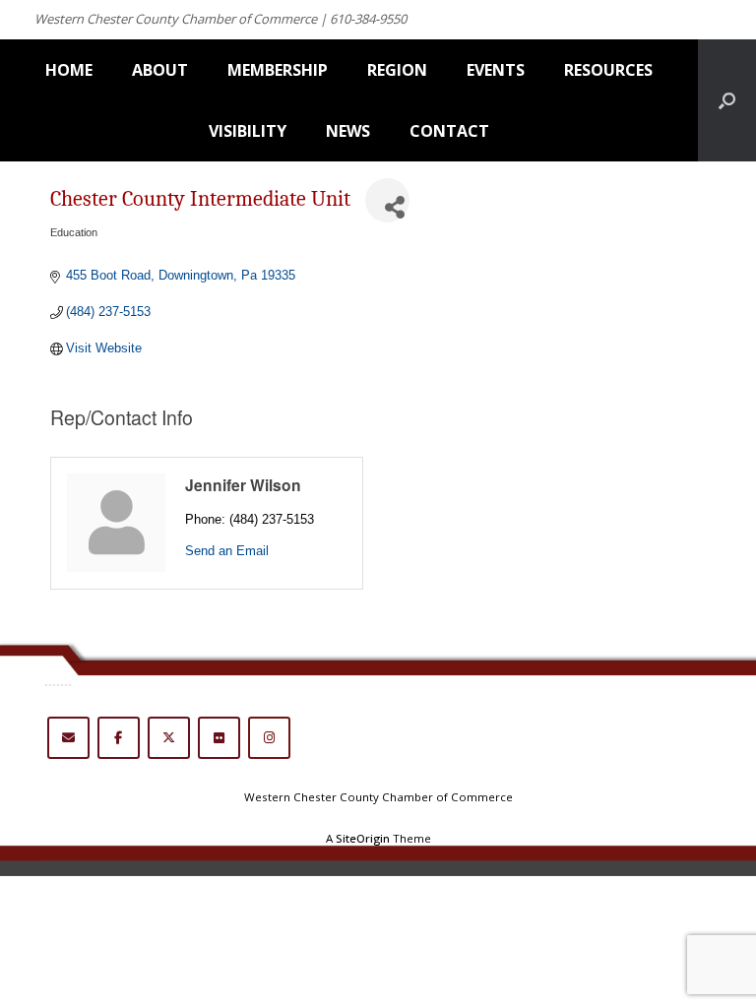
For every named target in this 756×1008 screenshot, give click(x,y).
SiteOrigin (363, 838)
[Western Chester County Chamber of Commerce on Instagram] (269, 738)
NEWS (348, 131)
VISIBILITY (247, 131)
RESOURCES (608, 70)
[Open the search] (727, 100)
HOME (69, 70)
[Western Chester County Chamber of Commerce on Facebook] (118, 738)
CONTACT (449, 131)
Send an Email (227, 550)
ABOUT (160, 70)
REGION (397, 70)
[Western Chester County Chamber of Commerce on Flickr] (219, 738)
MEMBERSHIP (277, 70)
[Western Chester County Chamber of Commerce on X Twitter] (169, 738)
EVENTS (496, 70)
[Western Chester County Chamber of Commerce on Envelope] (68, 738)
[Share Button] (387, 200)
